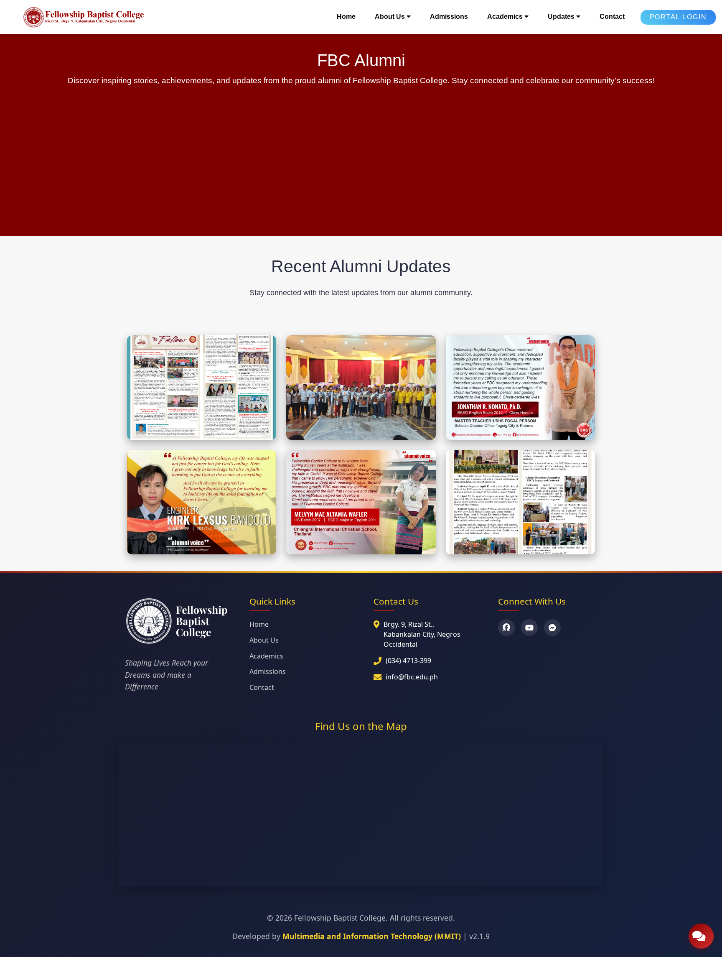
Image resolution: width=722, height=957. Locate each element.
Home (346, 16)
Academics (266, 656)
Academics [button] (505, 16)
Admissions (449, 16)
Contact (612, 16)
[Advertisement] (361, 152)
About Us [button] (391, 16)
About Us (264, 640)
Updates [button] (562, 16)
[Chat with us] (701, 936)
